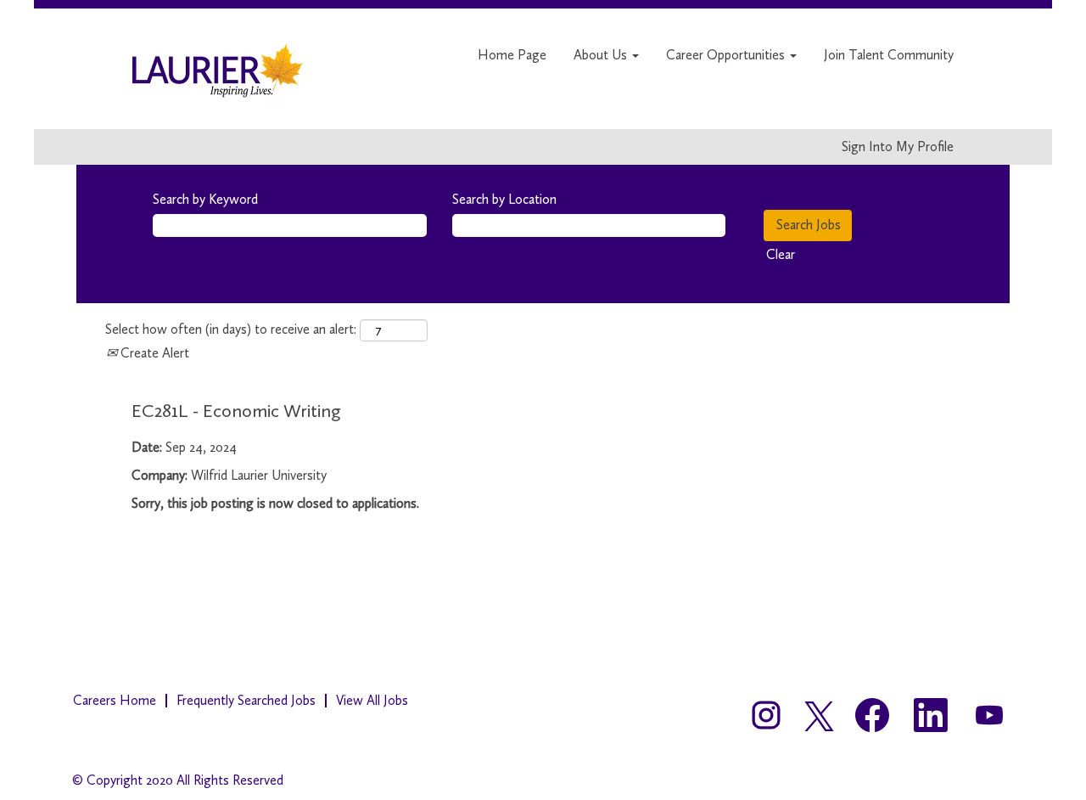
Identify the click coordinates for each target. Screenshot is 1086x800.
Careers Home (114, 700)
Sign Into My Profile (898, 147)
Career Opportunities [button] (727, 55)
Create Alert (153, 353)
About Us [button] (602, 55)
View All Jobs (372, 700)
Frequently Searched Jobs (246, 700)
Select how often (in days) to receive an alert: (230, 329)
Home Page (512, 55)
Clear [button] (780, 254)
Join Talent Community (889, 55)
